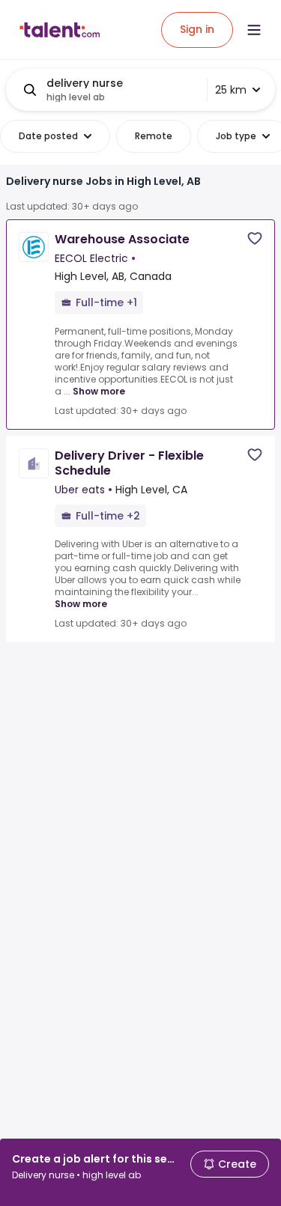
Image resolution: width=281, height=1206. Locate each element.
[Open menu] (254, 30)
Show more (99, 391)
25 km (231, 89)
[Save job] (254, 238)
